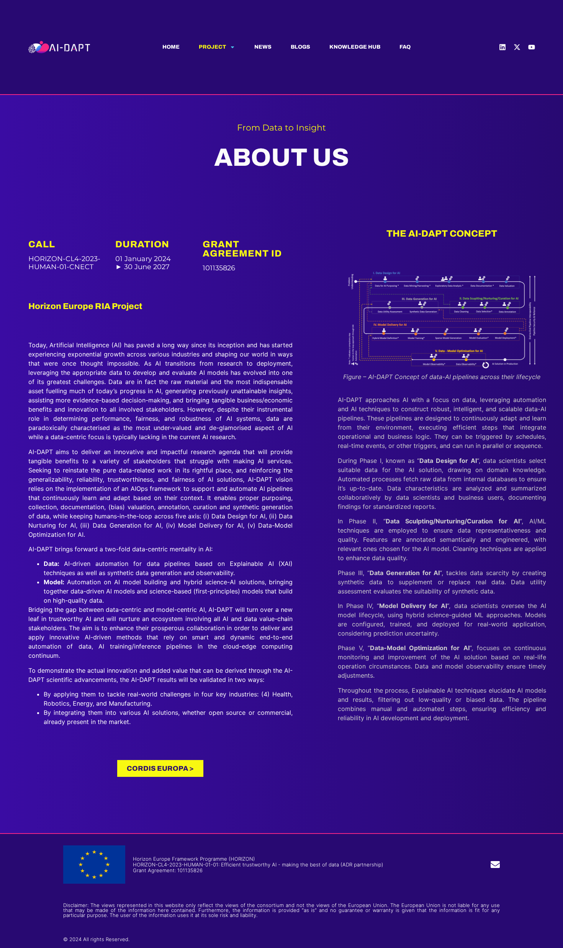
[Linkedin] (502, 47)
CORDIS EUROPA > (160, 768)
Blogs (300, 47)
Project (212, 47)
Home (171, 47)
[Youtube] (531, 47)
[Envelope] (495, 864)
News (263, 47)
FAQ (405, 47)
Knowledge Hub (354, 47)
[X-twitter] (517, 47)
